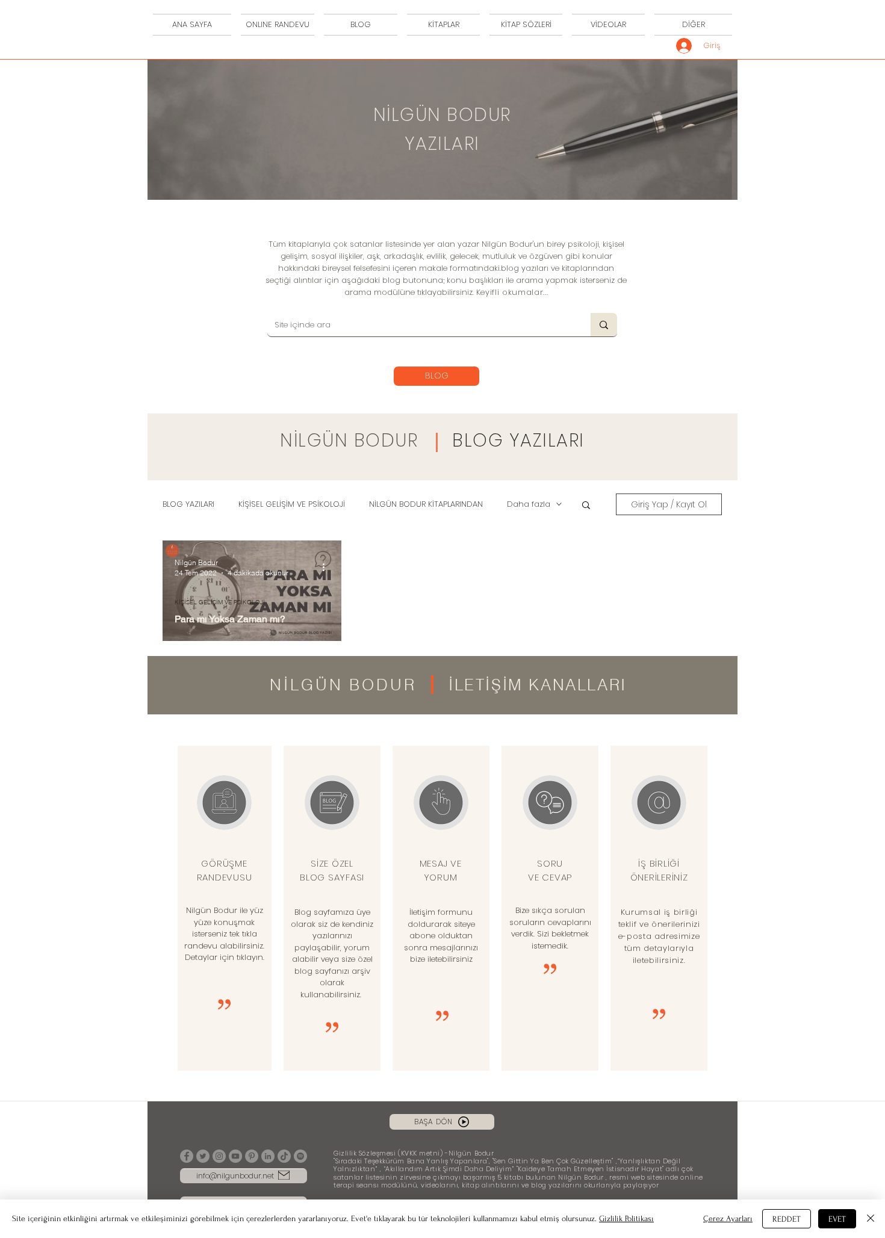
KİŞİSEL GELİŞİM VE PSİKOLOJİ (291, 504)
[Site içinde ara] (604, 324)
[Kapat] (870, 1218)
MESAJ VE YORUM (441, 870)
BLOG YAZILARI (518, 440)
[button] (586, 506)
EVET (837, 1219)
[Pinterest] (251, 1156)
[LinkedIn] (268, 1156)
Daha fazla (528, 504)
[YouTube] (235, 1156)
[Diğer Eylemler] (327, 567)
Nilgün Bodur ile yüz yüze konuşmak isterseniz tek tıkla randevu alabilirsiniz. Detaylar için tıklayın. (224, 934)
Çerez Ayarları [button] (728, 1218)
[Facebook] (186, 1156)
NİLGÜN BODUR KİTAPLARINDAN (426, 504)
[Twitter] (203, 1156)
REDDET (786, 1219)
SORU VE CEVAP (550, 870)
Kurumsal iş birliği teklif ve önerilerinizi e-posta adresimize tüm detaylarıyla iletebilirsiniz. (659, 936)
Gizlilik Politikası (626, 1218)
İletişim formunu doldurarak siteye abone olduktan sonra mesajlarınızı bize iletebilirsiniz (441, 935)
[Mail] (284, 1175)
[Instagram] (219, 1156)
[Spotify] (300, 1156)
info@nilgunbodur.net (235, 1176)
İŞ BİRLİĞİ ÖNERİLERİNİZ (659, 870)
